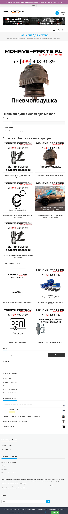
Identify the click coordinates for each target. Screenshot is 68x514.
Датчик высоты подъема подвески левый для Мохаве (18, 256)
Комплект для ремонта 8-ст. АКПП (50, 342)
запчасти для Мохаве (19, 38)
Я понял (55, 512)
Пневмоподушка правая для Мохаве (50, 175)
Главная (9, 38)
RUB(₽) (34, 5)
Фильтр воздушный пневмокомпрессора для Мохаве (17, 216)
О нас (5, 469)
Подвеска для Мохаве (31, 118)
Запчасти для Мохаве (32, 38)
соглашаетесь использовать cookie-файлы (36, 512)
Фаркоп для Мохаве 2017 (18, 342)
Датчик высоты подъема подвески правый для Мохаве (17, 176)
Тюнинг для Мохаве (10, 393)
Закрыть (59, 2)
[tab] (7, 123)
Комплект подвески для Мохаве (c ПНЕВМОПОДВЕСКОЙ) (50, 216)
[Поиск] (48, 501)
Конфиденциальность (10, 473)
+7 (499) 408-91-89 (50, 2)
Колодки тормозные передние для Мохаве (50, 303)
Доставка (6, 466)
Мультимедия (9, 386)
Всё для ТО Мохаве (10, 379)
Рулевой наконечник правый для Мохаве (17, 302)
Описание (7, 123)
